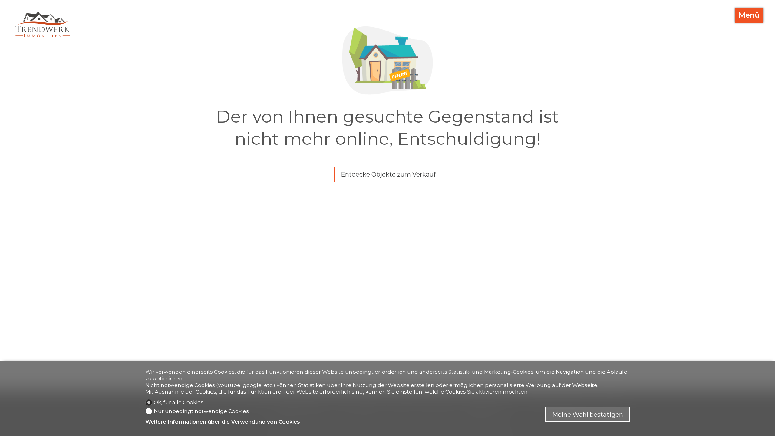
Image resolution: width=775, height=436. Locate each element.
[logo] (42, 25)
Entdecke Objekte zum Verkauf (388, 174)
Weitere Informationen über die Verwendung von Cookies (222, 422)
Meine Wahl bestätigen (587, 414)
